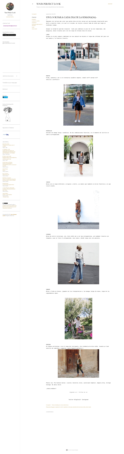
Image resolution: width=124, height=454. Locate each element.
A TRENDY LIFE (6, 149)
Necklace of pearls (7, 177)
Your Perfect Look (49, 3)
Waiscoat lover (6, 174)
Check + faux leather (7, 194)
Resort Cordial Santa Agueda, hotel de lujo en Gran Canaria (9, 179)
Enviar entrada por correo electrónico (60, 405)
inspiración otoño (36, 21)
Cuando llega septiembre (8, 184)
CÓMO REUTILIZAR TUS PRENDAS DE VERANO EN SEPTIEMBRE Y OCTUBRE (9, 152)
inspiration (34, 22)
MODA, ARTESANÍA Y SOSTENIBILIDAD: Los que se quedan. (9, 164)
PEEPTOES (5, 169)
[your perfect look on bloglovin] (8, 121)
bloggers (34, 19)
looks (33, 27)
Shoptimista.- (6, 183)
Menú (4, 170)
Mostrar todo (6, 197)
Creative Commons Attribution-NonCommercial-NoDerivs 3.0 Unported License (10, 207)
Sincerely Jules (6, 144)
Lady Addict (5, 193)
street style (34, 28)
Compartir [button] (34, 14)
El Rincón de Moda (7, 156)
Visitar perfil (10, 17)
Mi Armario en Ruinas (7, 162)
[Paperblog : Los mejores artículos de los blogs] (6, 135)
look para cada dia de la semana (75, 407)
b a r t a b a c (5, 173)
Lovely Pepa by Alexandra (8, 187)
